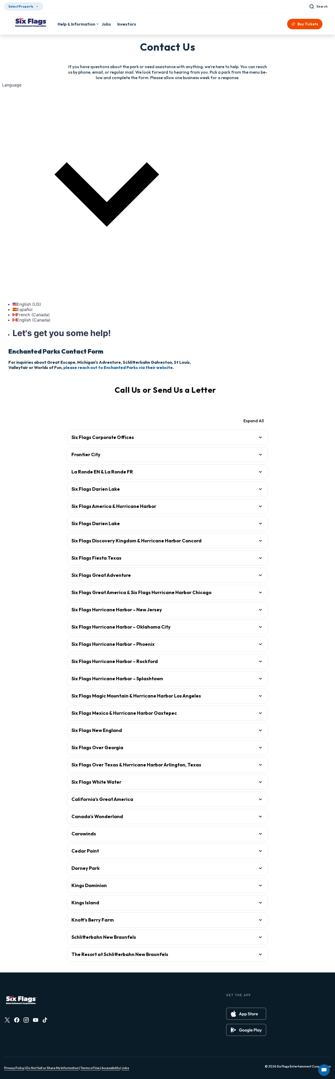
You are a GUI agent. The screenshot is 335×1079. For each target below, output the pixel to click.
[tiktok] (45, 1020)
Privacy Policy (14, 1068)
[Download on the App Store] (246, 1014)
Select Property (20, 6)
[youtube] (35, 1020)
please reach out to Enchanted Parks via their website (118, 367)
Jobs (125, 1068)
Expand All (253, 420)
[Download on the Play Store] (246, 1030)
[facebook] (17, 1020)
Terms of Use (90, 1068)
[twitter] (7, 1020)
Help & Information (76, 24)
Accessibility (111, 1068)
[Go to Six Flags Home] (31, 23)
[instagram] (26, 1020)
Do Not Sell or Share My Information (52, 1068)
